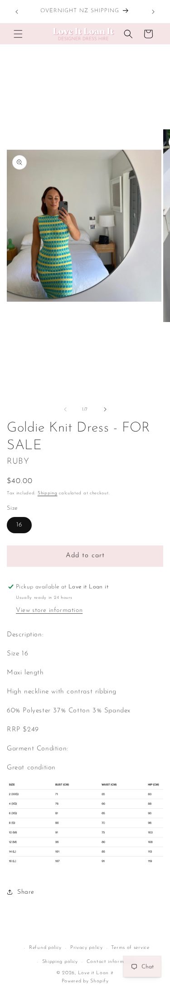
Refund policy (45, 947)
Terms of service (130, 947)
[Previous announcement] (17, 12)
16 (19, 524)
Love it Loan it (96, 973)
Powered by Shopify (85, 981)
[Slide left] (65, 409)
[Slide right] (105, 409)
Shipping (48, 493)
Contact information (111, 961)
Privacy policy (86, 947)
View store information (49, 610)
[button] (18, 34)
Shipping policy (60, 961)
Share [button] (25, 892)
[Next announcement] (153, 12)
